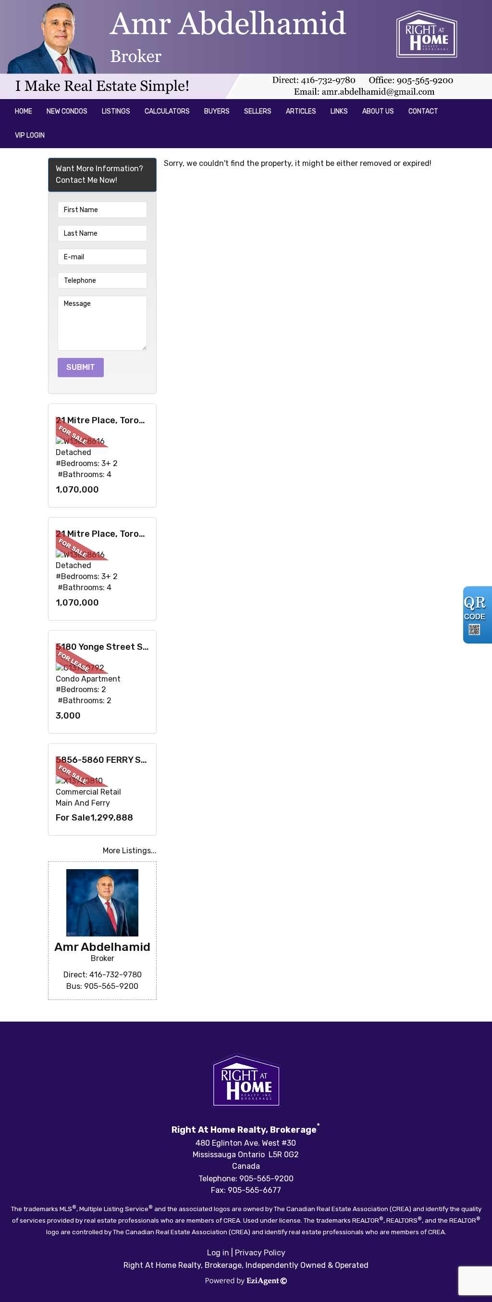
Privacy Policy (260, 1252)
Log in (218, 1252)
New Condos (67, 111)
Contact (423, 111)
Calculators (167, 111)
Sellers (257, 111)
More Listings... (130, 850)
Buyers (217, 111)
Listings (116, 111)
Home (23, 111)
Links (339, 111)
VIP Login (30, 135)
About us (378, 111)
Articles (301, 111)
